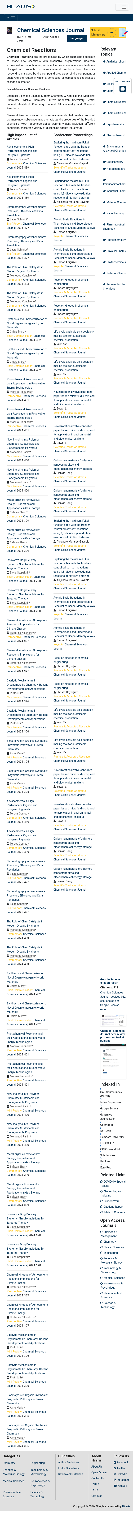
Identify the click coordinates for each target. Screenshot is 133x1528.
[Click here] (20, 7)
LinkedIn (121, 1474)
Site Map (96, 1496)
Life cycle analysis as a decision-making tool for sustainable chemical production (74, 336)
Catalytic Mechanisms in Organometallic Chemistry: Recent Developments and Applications (27, 685)
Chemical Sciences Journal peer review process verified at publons (112, 1036)
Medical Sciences (13, 1481)
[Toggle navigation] (122, 7)
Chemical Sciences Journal (70, 171)
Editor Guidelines (68, 1468)
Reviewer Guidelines (70, 1474)
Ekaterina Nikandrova (22, 632)
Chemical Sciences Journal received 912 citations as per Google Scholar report (113, 1001)
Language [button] (76, 38)
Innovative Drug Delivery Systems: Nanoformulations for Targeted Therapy (26, 564)
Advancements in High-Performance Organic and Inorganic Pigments (22, 151)
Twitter (120, 1468)
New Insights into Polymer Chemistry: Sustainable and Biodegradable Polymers (23, 444)
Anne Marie (17, 753)
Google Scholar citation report (110, 981)
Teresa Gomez (19, 159)
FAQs (94, 1490)
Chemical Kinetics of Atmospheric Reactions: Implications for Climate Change (27, 624)
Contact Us (98, 1478)
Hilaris (126, 1506)
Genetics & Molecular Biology (14, 1472)
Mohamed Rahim (20, 452)
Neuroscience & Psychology (40, 1483)
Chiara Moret (17, 331)
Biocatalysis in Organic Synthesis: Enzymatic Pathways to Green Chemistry (27, 745)
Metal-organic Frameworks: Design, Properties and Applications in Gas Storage (23, 504)
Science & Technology (37, 1494)
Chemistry (9, 1463)
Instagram (122, 1480)
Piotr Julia (16, 693)
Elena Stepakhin (19, 572)
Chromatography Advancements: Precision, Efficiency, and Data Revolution (26, 211)
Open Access (99, 1472)
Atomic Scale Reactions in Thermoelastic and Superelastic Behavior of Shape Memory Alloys (74, 223)
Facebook (122, 1462)
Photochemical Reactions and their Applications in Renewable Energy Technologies (26, 383)
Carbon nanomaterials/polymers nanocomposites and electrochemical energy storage (73, 464)
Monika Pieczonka (21, 391)
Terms (95, 1484)
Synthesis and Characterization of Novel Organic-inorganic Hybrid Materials (27, 323)
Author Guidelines (68, 1462)
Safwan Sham (18, 512)
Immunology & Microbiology (39, 1472)
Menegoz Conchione (22, 275)
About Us (97, 1466)
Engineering (37, 1463)
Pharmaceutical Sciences (12, 1494)
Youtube (122, 1485)
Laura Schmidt (18, 219)
